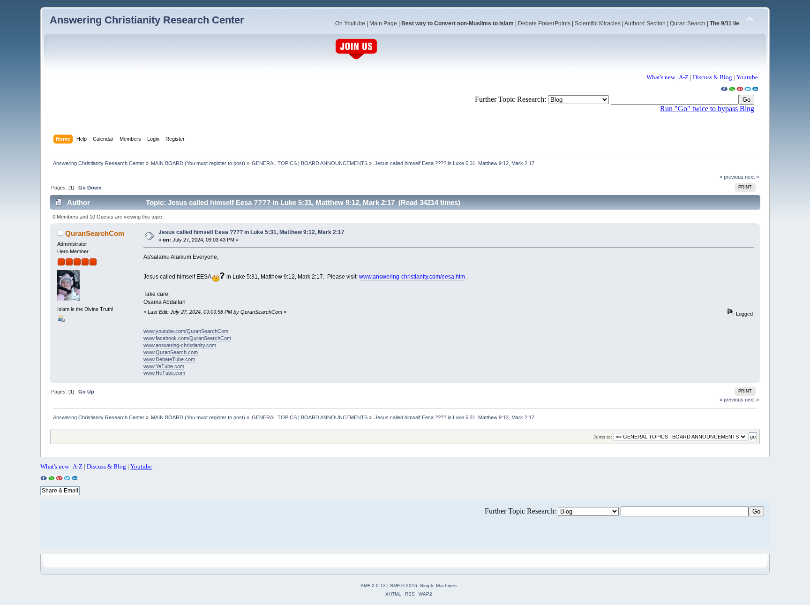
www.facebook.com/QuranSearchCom (187, 338)
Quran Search (687, 23)
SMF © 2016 (403, 585)
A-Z (684, 77)
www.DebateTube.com (169, 359)
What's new (660, 77)
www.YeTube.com (163, 366)
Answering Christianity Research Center (147, 20)
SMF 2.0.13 (373, 585)
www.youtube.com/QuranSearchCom (185, 331)
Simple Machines (438, 585)
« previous (731, 177)
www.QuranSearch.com (170, 352)
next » (752, 177)
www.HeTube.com (164, 373)
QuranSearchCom (94, 233)
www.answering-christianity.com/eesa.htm (412, 276)
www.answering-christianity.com (179, 345)
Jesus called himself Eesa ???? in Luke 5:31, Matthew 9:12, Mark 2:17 (251, 232)
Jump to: (602, 436)
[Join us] (356, 58)
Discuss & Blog (712, 77)
